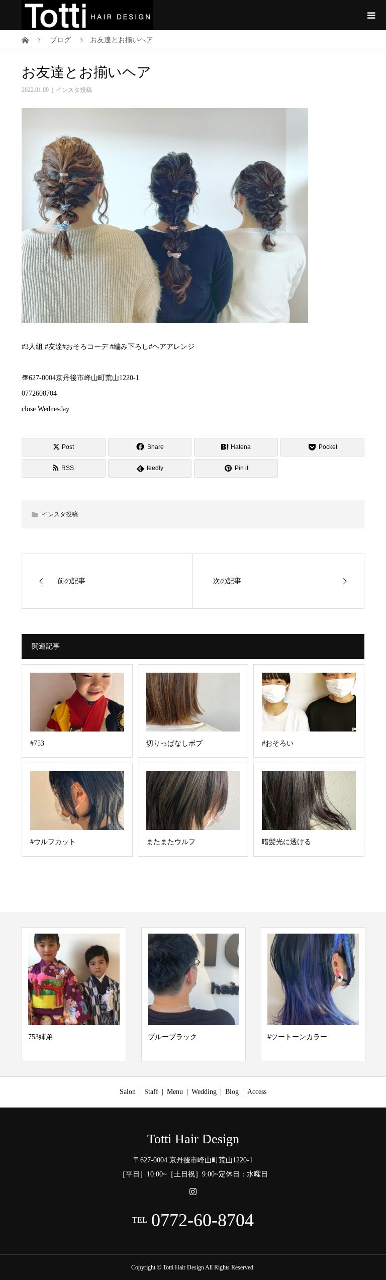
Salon (128, 1091)
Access (256, 1091)
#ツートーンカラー (297, 1037)
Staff (151, 1091)
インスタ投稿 (74, 90)
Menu (175, 1091)
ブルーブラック (172, 1037)
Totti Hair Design (193, 1139)
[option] (74, 994)
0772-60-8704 (202, 1220)
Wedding (204, 1091)
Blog (232, 1091)
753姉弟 (40, 1037)
